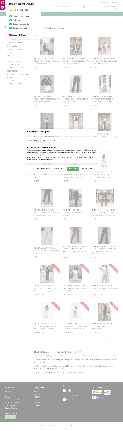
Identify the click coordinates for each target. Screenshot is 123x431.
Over (53, 141)
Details (45, 141)
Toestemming (34, 141)
